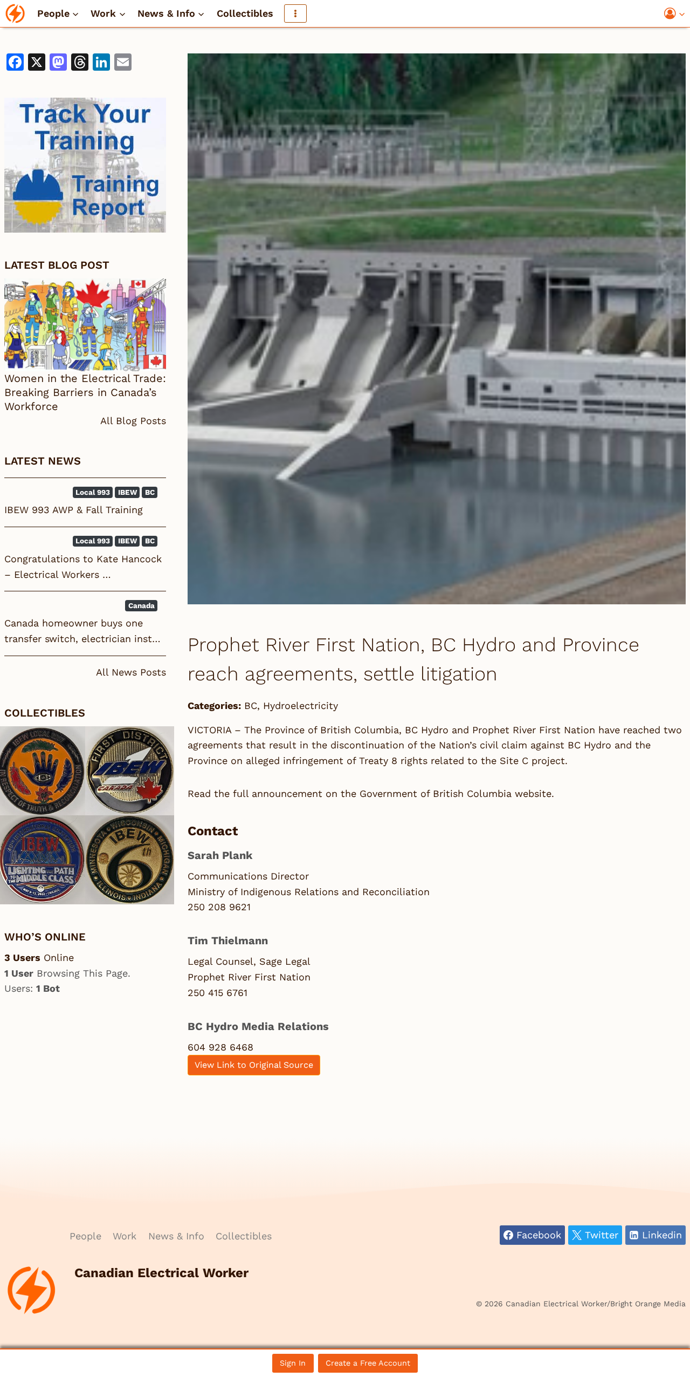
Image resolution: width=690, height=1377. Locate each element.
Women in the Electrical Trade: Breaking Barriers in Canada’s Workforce (85, 392)
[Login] (675, 13)
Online (39, 957)
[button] (682, 14)
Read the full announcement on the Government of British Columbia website (369, 793)
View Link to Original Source (254, 1065)
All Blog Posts (133, 420)
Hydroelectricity (300, 705)
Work (124, 1236)
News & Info (176, 1236)
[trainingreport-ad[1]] (85, 165)
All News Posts (131, 672)
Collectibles (245, 13)
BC (250, 705)
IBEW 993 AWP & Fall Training (73, 509)
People (85, 1236)
